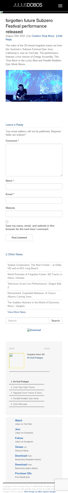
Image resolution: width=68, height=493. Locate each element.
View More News (17, 312)
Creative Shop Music (43, 36)
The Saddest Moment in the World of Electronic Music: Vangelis (34, 304)
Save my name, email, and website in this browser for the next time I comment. (30, 227)
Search (55, 320)
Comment (12, 140)
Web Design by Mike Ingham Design (40, 492)
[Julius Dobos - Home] (34, 4)
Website (10, 208)
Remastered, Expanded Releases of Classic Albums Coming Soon (32, 295)
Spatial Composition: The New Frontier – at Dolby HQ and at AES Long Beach (35, 267)
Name (10, 180)
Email (10, 194)
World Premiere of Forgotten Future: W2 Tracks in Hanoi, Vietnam (35, 276)
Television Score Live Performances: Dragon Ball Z (34, 285)
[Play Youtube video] (34, 86)
